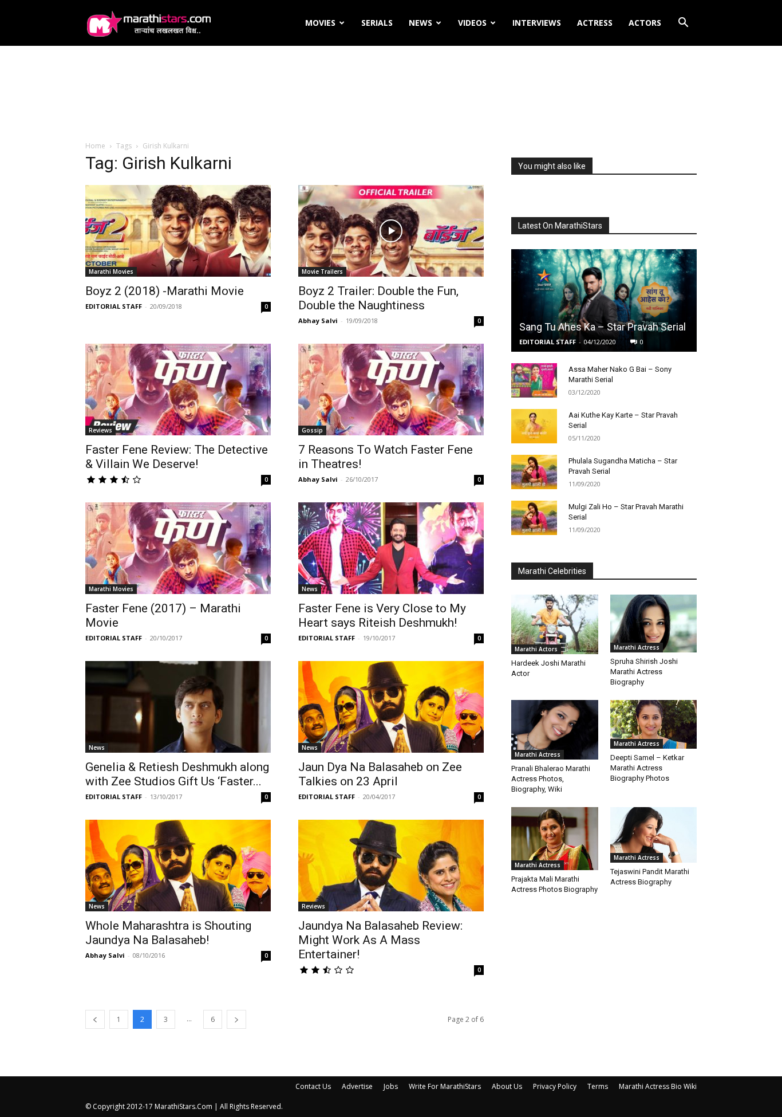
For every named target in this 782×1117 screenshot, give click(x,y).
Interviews (536, 22)
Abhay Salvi (318, 320)
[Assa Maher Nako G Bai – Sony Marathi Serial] (534, 380)
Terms (597, 1086)
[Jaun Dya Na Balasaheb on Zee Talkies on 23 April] (391, 707)
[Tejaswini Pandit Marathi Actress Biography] (653, 835)
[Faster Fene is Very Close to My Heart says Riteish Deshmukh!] (391, 548)
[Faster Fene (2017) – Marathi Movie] (178, 548)
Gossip (312, 430)
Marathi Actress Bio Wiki (658, 1086)
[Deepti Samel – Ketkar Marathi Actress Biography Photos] (653, 724)
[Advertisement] (391, 94)
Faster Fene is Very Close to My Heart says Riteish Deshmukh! (382, 615)
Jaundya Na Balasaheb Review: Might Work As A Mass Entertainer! (380, 940)
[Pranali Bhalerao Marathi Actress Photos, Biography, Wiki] (554, 730)
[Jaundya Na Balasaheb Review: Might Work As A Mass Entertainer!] (391, 865)
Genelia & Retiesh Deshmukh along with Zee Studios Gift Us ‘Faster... (177, 774)
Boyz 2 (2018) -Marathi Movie (164, 291)
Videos (472, 22)
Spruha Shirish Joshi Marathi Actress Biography (644, 671)
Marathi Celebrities (552, 571)
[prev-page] (95, 1019)
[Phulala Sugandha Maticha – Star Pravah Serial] (534, 472)
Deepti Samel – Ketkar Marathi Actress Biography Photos (647, 767)
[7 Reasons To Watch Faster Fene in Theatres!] (391, 389)
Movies (320, 22)
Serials (377, 22)
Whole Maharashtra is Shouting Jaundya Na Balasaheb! (168, 933)
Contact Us (313, 1086)
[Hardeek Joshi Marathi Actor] (554, 624)
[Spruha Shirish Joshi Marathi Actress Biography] (653, 623)
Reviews (100, 430)
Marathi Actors (536, 649)
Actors (645, 22)
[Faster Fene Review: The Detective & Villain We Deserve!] (178, 389)
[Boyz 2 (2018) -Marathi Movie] (178, 231)
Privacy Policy (554, 1086)
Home (95, 146)
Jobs (391, 1086)
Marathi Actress (636, 647)
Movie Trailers (322, 272)
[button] (683, 23)
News (420, 22)
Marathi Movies (111, 272)
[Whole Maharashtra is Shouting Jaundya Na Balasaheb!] (178, 865)
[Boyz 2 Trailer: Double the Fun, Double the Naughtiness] (391, 231)
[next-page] (236, 1019)
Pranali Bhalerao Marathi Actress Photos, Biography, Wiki (550, 778)
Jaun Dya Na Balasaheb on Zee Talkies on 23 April (380, 774)
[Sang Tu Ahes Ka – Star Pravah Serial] (604, 300)
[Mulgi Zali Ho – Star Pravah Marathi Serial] (534, 518)
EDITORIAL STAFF (113, 306)
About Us (507, 1086)
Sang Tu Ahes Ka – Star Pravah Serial (602, 327)
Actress (595, 22)
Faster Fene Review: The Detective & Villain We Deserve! (176, 457)
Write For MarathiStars (445, 1086)
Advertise (357, 1086)
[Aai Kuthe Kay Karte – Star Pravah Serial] (534, 426)
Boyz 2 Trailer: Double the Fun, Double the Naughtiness (378, 298)
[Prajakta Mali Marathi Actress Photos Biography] (554, 838)
